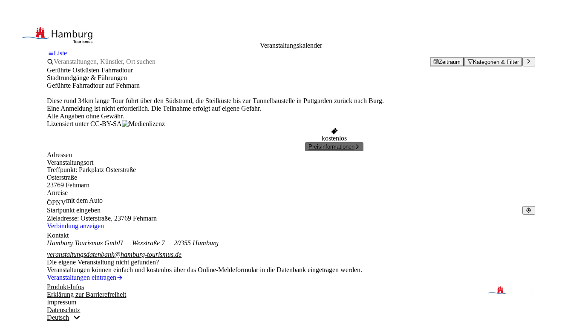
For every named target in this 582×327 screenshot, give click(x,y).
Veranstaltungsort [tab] (70, 162)
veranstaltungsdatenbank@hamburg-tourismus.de (114, 254)
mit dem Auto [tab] (84, 200)
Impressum (61, 302)
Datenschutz (63, 309)
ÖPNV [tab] (56, 202)
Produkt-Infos (65, 286)
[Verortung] (528, 210)
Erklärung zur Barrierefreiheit (86, 294)
